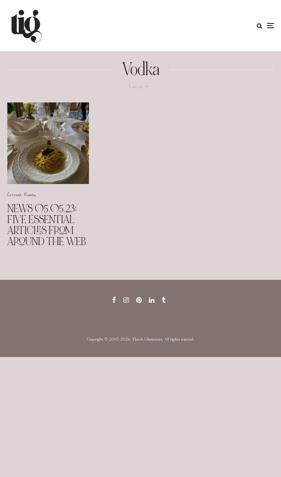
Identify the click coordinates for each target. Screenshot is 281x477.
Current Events (21, 194)
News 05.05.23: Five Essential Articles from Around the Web (46, 225)
